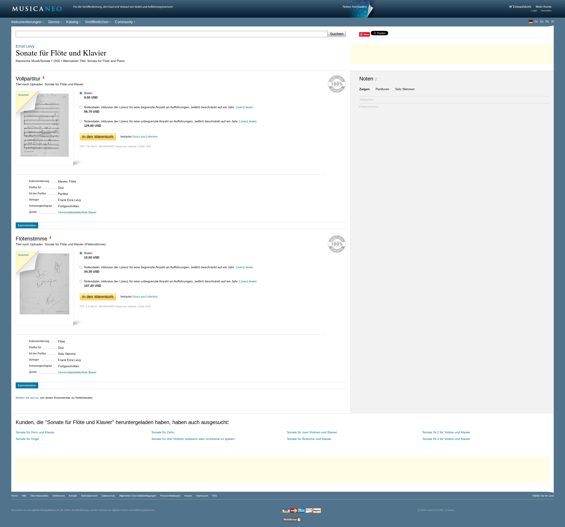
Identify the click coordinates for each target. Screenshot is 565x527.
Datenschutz (108, 495)
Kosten (188, 495)
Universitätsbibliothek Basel (77, 212)
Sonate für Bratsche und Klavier (309, 439)
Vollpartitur (366, 99)
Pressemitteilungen (170, 495)
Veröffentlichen (96, 22)
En (541, 21)
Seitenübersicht (89, 495)
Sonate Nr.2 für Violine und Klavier (446, 432)
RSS (214, 495)
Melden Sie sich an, (27, 397)
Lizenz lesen (244, 107)
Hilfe (24, 495)
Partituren (382, 89)
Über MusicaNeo (39, 495)
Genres (54, 22)
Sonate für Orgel (27, 439)
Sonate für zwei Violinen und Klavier (312, 432)
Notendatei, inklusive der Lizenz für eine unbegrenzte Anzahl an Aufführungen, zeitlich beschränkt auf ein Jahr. (161, 121)
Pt (552, 21)
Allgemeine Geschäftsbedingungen (137, 495)
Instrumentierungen (26, 22)
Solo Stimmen (405, 89)
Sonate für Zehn (162, 432)
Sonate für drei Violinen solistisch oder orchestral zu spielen (193, 439)
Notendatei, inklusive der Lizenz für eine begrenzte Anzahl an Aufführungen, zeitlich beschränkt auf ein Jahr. (159, 107)
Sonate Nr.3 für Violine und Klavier (446, 439)
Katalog (72, 22)
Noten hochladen (355, 6)
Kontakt (73, 495)
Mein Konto (544, 6)
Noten (88, 93)
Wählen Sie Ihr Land (543, 495)
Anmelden (546, 10)
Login (534, 10)
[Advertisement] (452, 53)
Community (124, 22)
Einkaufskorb (522, 6)
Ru (547, 21)
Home (14, 495)
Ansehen (23, 95)
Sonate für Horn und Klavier (35, 432)
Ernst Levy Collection (145, 136)
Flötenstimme (368, 106)
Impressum (202, 495)
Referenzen (58, 495)
